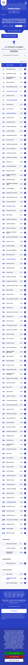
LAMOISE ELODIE (11, 502)
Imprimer (24, 61)
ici (14, 649)
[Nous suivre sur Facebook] (5, 595)
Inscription (14, 610)
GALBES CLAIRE (10, 206)
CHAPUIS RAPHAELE (12, 100)
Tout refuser (14, 656)
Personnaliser (14, 660)
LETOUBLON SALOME (12, 91)
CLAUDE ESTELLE (11, 259)
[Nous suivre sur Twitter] (9, 595)
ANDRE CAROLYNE (11, 113)
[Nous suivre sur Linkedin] (23, 595)
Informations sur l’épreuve (11, 55)
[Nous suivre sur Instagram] (14, 595)
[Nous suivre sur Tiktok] (18, 595)
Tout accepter (14, 653)
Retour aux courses (10, 35)
